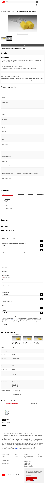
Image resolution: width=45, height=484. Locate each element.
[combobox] (3, 277)
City (3, 288)
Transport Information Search (28, 458)
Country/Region (5, 292)
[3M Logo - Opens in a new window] (3, 2)
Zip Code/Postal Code (7, 301)
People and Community (5, 463)
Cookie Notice (28, 475)
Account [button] (39, 4)
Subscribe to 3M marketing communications (13, 316)
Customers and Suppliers (5, 460)
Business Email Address (7, 263)
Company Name (5, 279)
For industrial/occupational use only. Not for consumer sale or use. (13, 48)
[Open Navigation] (42, 2)
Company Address (6, 283)
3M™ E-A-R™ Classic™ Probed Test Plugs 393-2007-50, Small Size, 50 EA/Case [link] (16, 343)
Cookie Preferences (19, 474)
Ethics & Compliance (5, 464)
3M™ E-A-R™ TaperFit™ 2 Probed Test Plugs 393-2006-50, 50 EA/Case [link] (38, 343)
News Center (16, 456)
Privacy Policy (12, 319)
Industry (4, 305)
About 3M (3, 456)
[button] (37, 480)
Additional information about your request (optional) (13, 252)
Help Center (40, 456)
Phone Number (5, 275)
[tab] (7, 194)
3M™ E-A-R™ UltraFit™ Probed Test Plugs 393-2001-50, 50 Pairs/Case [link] (27, 343)
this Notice (16, 448)
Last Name (4, 271)
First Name (4, 267)
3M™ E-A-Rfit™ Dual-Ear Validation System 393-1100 (6, 424)
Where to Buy (40, 459)
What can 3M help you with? (8, 238)
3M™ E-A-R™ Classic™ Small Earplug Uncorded (7, 200)
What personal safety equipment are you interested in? (14, 243)
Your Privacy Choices (9, 474)
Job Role (4, 310)
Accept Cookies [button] (29, 480)
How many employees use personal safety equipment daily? (15, 248)
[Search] (37, 2)
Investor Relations (4, 459)
